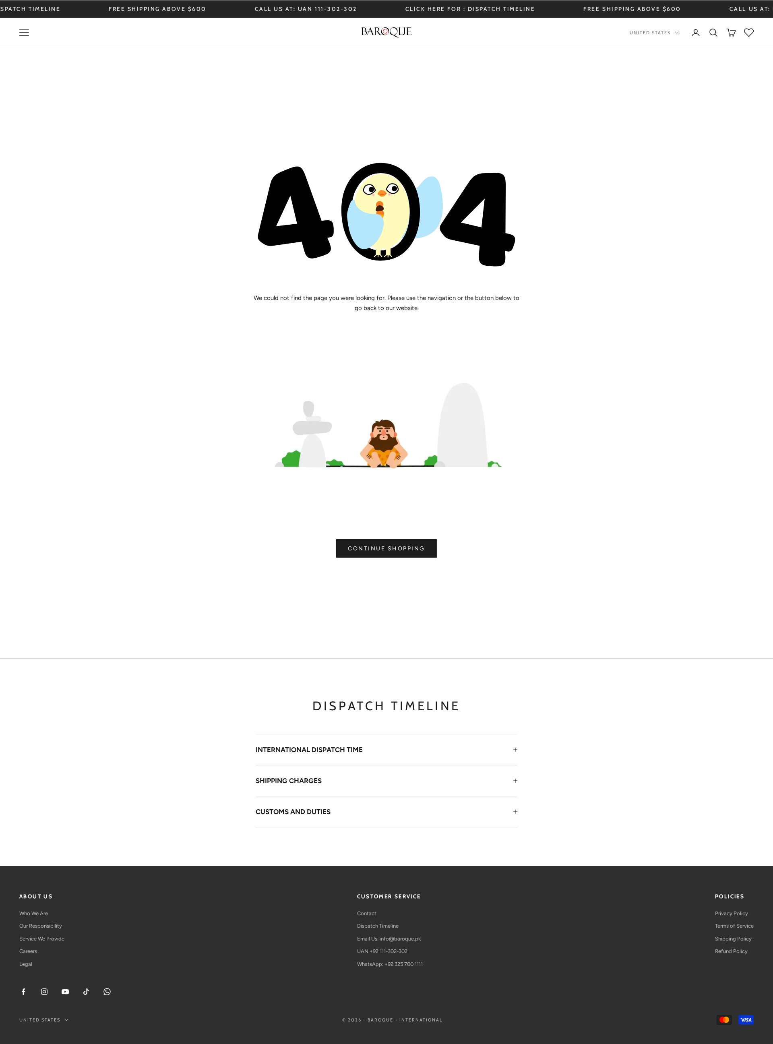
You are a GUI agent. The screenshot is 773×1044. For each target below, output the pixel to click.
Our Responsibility (40, 926)
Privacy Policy (731, 913)
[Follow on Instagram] (44, 992)
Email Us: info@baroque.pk (389, 939)
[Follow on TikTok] (86, 992)
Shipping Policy (733, 939)
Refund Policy (731, 951)
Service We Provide (41, 939)
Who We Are (33, 913)
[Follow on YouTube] (65, 992)
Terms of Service (734, 926)
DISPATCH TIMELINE (461, 8)
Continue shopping (386, 548)
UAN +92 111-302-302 (382, 951)
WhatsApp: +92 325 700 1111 (390, 964)
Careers (28, 951)
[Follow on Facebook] (23, 992)
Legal (25, 964)
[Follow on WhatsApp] (107, 992)
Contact (366, 913)
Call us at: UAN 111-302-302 (266, 8)
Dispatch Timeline (378, 926)
